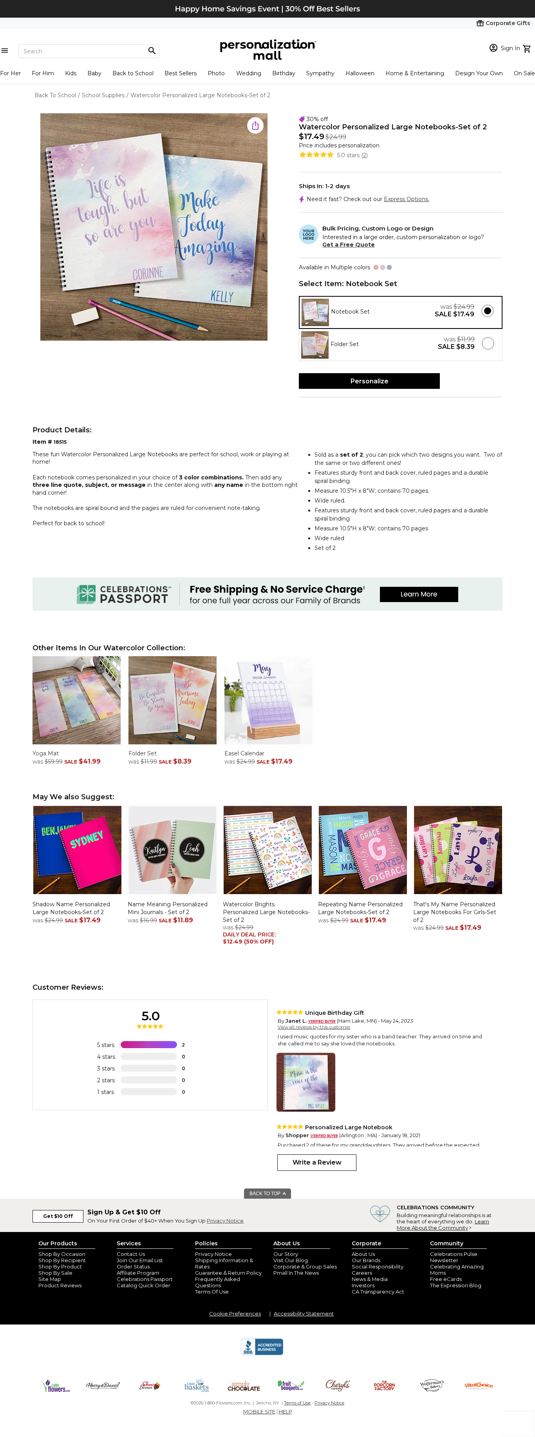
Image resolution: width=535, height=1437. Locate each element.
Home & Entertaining (414, 73)
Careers (362, 1273)
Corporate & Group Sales (305, 1266)
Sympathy (320, 73)
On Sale (524, 73)
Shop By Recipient (62, 1260)
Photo (216, 73)
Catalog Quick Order (143, 1285)
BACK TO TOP (265, 1193)
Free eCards (446, 1279)
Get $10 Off (58, 1216)
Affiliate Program (138, 1273)
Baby (94, 73)
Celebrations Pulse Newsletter (453, 1257)
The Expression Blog (455, 1285)
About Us (363, 1254)
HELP (285, 1411)
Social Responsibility (377, 1266)
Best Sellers (180, 73)
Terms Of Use (212, 1291)
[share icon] (255, 125)
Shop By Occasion (61, 1254)
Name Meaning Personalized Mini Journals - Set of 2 (168, 908)
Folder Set (142, 753)
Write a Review (317, 1162)
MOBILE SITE (259, 1411)
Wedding (248, 73)
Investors (363, 1285)
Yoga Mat (46, 753)
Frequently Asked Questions (217, 1282)
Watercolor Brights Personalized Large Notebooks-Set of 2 (266, 912)
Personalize (370, 381)
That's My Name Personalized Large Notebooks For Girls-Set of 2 (454, 912)
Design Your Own (479, 73)
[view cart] (528, 48)
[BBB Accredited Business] (262, 1354)
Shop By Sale (55, 1273)
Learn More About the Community (443, 1224)
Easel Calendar (244, 753)
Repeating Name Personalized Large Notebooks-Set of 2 (360, 908)
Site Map (49, 1279)
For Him (43, 73)
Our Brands (366, 1260)
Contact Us (131, 1254)
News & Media (370, 1279)
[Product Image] (154, 227)
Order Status (133, 1266)
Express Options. (406, 199)
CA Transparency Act (378, 1291)
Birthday (283, 73)
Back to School (133, 73)
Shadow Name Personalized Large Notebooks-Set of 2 (71, 908)
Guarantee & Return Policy (228, 1273)
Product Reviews (59, 1285)
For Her (10, 73)
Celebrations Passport (145, 1279)
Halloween (359, 73)
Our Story (285, 1254)
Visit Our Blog (290, 1260)
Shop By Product (60, 1266)
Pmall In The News (296, 1273)
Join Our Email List (140, 1260)
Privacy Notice (225, 1220)
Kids (70, 73)
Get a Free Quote (348, 244)
